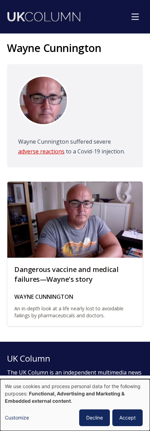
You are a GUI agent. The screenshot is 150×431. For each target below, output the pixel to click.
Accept (127, 418)
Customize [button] (17, 418)
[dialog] (75, 405)
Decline (94, 418)
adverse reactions (41, 151)
